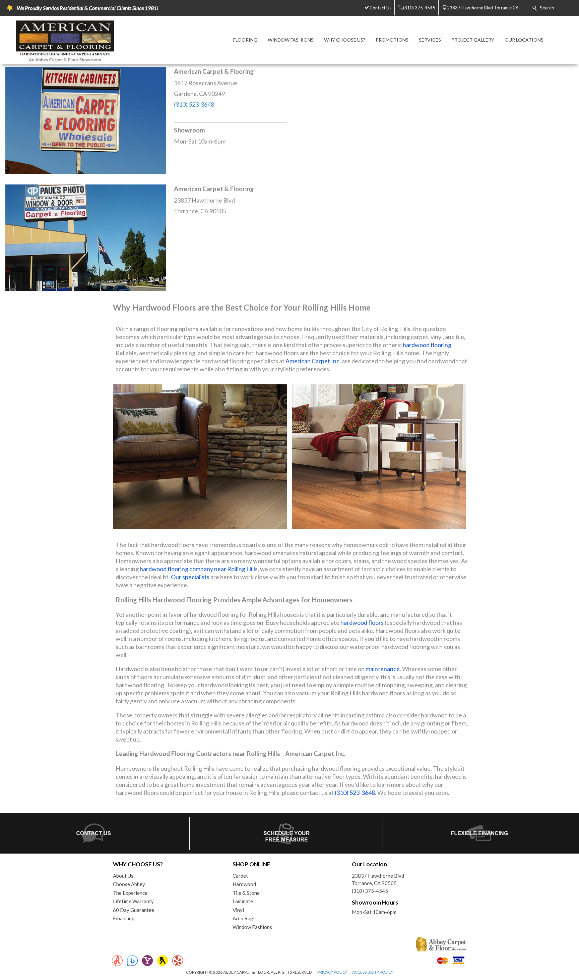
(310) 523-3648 (194, 104)
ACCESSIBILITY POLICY (372, 972)
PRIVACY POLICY (332, 972)
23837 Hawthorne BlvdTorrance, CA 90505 (378, 879)
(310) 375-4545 (370, 891)
